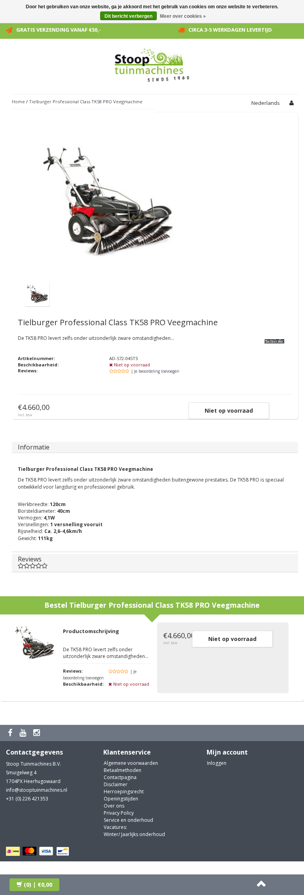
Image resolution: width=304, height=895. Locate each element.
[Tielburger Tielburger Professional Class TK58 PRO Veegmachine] (36, 293)
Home (18, 101)
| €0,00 (38, 884)
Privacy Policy (119, 813)
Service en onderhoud (128, 820)
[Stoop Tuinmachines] (152, 64)
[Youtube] (23, 733)
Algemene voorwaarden (131, 763)
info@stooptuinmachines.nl (36, 790)
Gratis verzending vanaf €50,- (58, 29)
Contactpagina (120, 777)
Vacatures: (115, 827)
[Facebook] (11, 733)
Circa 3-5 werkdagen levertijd (230, 29)
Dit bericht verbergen (128, 16)
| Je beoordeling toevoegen (155, 371)
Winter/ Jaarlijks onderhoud (134, 834)
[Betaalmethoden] (38, 851)
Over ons (114, 805)
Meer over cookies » (183, 16)
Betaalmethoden (122, 770)
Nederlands (265, 102)
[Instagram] (37, 733)
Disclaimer (115, 784)
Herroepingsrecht (124, 791)
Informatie (33, 447)
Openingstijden (121, 798)
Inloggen (216, 763)
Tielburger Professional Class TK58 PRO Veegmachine (85, 101)
